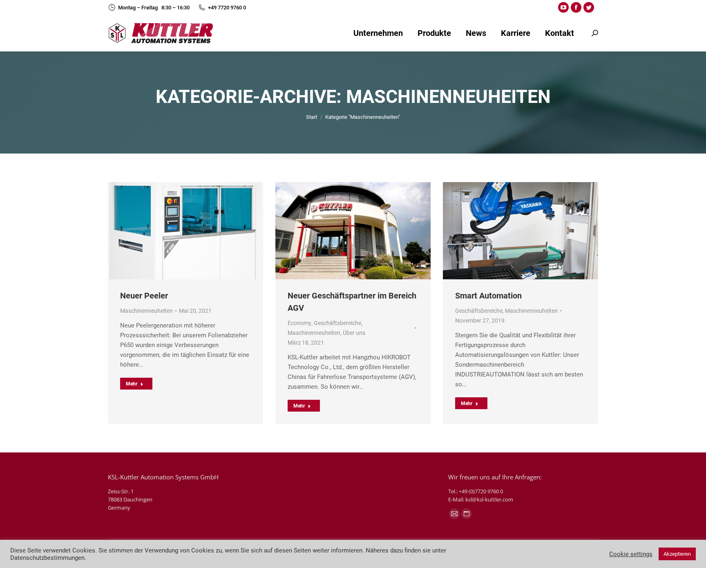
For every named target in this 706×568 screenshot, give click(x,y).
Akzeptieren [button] (677, 554)
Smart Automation (488, 296)
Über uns (354, 333)
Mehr (131, 384)
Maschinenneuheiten (146, 310)
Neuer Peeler (144, 296)
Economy (299, 323)
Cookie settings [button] (630, 554)
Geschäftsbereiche (337, 323)
